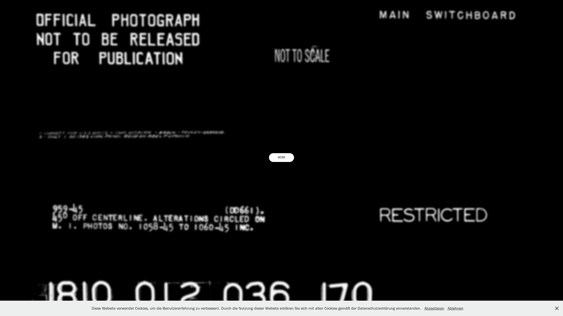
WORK (281, 157)
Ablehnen (455, 308)
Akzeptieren (434, 308)
